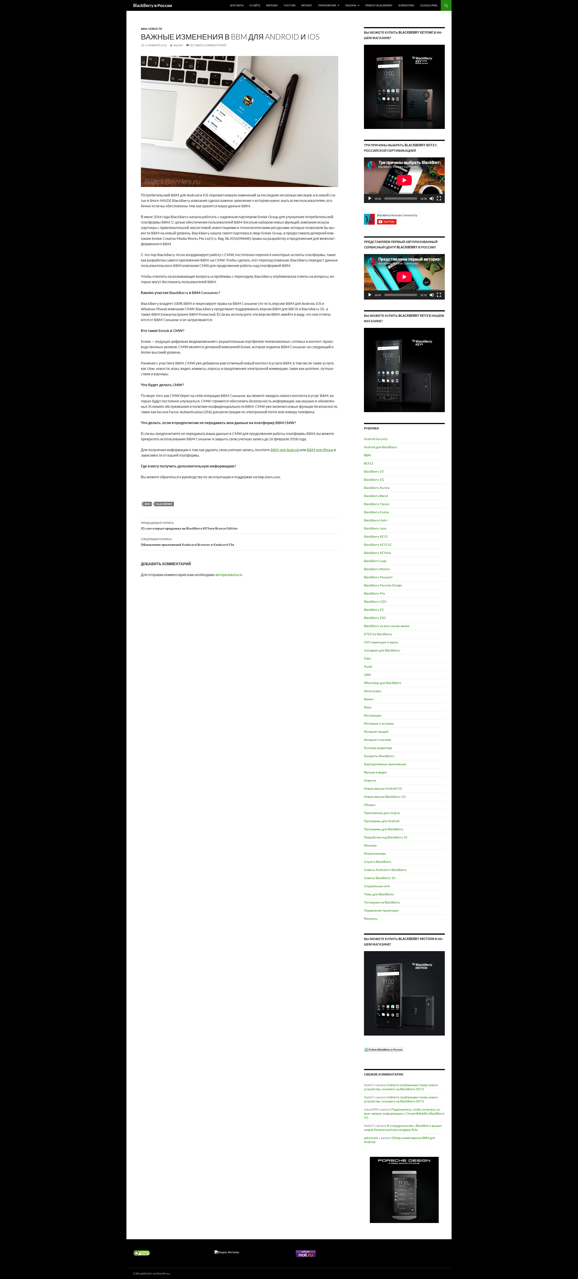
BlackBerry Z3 (374, 609)
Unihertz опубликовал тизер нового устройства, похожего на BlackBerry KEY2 (401, 1087)
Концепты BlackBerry (379, 756)
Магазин (272, 5)
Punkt (368, 666)
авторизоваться (228, 574)
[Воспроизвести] (370, 198)
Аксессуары (372, 691)
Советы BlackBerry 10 (379, 878)
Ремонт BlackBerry (378, 5)
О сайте (254, 5)
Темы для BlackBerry (379, 894)
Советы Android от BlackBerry (385, 870)
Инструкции (372, 715)
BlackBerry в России (152, 5)
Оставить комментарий (208, 45)
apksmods (371, 1138)
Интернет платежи (377, 740)
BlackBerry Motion (377, 569)
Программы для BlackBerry (383, 829)
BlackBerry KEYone (377, 553)
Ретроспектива (375, 853)
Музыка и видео (375, 772)
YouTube (290, 5)
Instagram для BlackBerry (382, 650)
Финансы (371, 918)
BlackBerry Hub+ (376, 520)
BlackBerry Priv (374, 593)
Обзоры (350, 5)
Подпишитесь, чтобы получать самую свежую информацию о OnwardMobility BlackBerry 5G (404, 1113)
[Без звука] (431, 198)
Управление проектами (381, 910)
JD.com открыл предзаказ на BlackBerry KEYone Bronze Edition (189, 525)
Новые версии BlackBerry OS (385, 796)
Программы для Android (381, 821)
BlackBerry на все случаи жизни (386, 626)
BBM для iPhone (320, 450)
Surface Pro (406, 5)
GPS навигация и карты (381, 642)
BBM (144, 28)
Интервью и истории (379, 723)
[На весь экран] (439, 198)
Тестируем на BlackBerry (382, 902)
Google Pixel (429, 5)
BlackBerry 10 (373, 471)
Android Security (376, 439)
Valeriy (178, 45)
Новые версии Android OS (383, 788)
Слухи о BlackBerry (377, 862)
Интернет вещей (376, 731)
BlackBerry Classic (377, 504)
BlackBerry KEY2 (376, 536)
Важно (368, 699)
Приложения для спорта (382, 813)
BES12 (368, 463)
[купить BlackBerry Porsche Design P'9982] (404, 1190)
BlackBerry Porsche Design (383, 585)
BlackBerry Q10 (375, 601)
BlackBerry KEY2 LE (378, 544)
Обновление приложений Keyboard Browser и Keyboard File (187, 541)
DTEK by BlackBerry (378, 634)
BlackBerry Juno (375, 528)
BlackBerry (164, 503)
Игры (367, 707)
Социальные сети (377, 886)
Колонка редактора (378, 748)
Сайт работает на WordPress (151, 1273)
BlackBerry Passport (378, 577)
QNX (367, 675)
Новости (155, 28)
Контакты (237, 5)
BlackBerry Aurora (376, 488)
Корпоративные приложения (385, 764)
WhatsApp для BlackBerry (382, 683)
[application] (404, 180)
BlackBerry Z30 (374, 618)
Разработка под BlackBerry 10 (385, 837)
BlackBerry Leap (375, 561)
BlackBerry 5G (374, 479)
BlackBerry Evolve (376, 512)
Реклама (370, 845)
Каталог (306, 5)
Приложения (327, 5)
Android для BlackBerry (380, 447)
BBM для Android (284, 450)
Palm (367, 658)
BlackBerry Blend (376, 496)
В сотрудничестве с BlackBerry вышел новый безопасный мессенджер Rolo (403, 1128)
